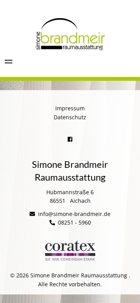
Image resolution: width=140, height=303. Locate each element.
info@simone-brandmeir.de (73, 214)
